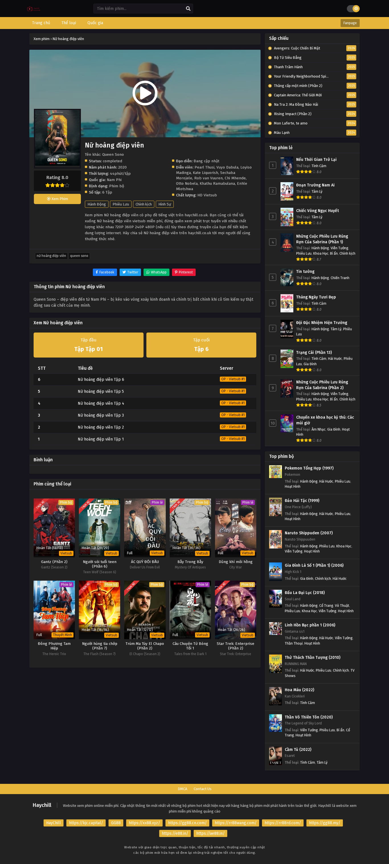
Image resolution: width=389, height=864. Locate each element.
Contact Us (203, 789)
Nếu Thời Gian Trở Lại (316, 159)
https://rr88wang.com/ (236, 823)
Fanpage (350, 23)
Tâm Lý (317, 191)
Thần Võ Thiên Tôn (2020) (309, 717)
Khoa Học (320, 253)
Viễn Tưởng (339, 248)
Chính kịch (144, 204)
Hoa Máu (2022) (299, 690)
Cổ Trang (326, 605)
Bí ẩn (334, 253)
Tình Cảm (319, 166)
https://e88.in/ (175, 833)
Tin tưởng (305, 271)
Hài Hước (335, 358)
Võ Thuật (342, 605)
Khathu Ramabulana (217, 183)
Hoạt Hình (292, 486)
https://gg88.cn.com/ (187, 823)
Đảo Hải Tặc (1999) (302, 500)
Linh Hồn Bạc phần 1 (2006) (310, 625)
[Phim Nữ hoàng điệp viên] (33, 13)
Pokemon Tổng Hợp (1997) (309, 468)
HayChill (53, 823)
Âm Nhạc (318, 429)
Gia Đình (310, 364)
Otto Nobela (187, 183)
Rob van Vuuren (208, 178)
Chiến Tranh (340, 278)
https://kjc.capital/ (86, 823)
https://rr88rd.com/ (283, 823)
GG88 (116, 823)
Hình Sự (164, 204)
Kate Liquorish (205, 172)
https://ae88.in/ (210, 833)
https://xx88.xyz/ (144, 823)
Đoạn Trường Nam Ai (315, 185)
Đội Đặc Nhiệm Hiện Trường (321, 322)
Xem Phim (59, 199)
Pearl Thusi (204, 167)
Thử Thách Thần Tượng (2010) (312, 657)
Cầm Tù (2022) (298, 749)
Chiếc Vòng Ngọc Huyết (317, 210)
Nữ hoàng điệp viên (51, 256)
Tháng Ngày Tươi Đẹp (316, 297)
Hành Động (96, 204)
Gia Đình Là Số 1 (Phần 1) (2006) (314, 565)
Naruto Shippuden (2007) (309, 533)
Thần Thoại (294, 643)
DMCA (182, 789)
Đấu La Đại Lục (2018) (305, 592)
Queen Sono (79, 256)
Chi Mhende (235, 178)
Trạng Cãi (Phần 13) (314, 352)
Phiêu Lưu (120, 204)
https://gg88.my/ (324, 823)
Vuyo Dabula (227, 167)
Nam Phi (114, 179)
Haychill (42, 805)
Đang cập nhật (206, 161)
